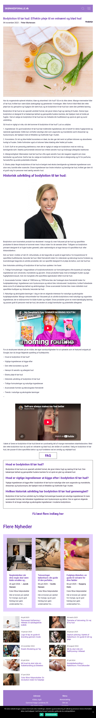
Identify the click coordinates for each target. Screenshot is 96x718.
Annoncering (65, 699)
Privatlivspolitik (51, 714)
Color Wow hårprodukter (19, 591)
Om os (65, 703)
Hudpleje (89, 22)
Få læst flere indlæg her (48, 513)
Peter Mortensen (28, 23)
